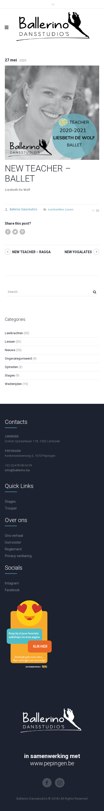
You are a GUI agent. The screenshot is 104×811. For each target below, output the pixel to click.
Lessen (69, 209)
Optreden (11, 367)
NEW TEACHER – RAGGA (31, 252)
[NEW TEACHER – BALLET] (52, 112)
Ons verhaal (14, 536)
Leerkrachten (56, 209)
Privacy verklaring (18, 556)
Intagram (12, 583)
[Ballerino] (52, 26)
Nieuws (10, 350)
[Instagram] (60, 783)
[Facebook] (47, 783)
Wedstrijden (13, 384)
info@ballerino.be (17, 470)
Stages (10, 375)
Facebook (12, 590)
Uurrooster (13, 542)
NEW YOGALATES (78, 252)
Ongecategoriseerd (18, 358)
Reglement (13, 549)
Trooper (11, 508)
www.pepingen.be (52, 763)
